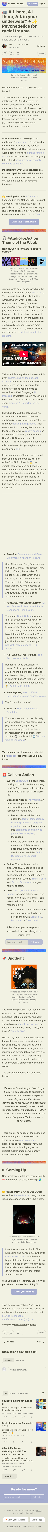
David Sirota (16, 1466)
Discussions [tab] (23, 1393)
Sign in (42, 4)
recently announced (28, 1024)
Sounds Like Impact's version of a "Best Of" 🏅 (17, 1431)
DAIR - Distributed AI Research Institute (26, 856)
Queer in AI (32, 920)
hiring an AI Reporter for (22, 403)
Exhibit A (14, 686)
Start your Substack (17, 1520)
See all (7, 1476)
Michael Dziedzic (20, 1325)
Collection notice (27, 1513)
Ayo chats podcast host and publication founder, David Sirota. (17, 1459)
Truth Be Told (17, 1031)
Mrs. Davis (37, 292)
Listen (42, 46)
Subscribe (32, 4)
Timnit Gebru (24, 616)
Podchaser (11, 755)
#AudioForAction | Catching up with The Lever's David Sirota (14, 1451)
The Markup (33, 800)
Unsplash (33, 1325)
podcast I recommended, (19, 645)
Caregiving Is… (22, 142)
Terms (16, 1513)
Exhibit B (25, 686)
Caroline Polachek (15, 1256)
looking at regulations (25, 423)
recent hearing (33, 431)
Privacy (39, 1510)
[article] (24, 1408)
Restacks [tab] (20, 1360)
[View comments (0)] (11, 53)
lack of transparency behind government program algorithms (27, 822)
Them (38, 214)
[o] (41, 1451)
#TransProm (32, 196)
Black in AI (16, 920)
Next (39, 1342)
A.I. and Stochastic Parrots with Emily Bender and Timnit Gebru (26, 606)
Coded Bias (21, 780)
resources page (27, 1140)
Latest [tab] (12, 1393)
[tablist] (13, 1360)
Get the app (37, 1520)
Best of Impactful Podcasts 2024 (17, 1425)
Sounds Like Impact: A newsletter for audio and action (17, 1408)
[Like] (4, 53)
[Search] (43, 1393)
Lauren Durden (22, 1195)
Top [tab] (5, 1393)
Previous (10, 1342)
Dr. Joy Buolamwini (22, 882)
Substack (11, 1526)
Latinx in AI (36, 916)
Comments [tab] (8, 1360)
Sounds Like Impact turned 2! (17, 1402)
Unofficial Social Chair (18, 45)
